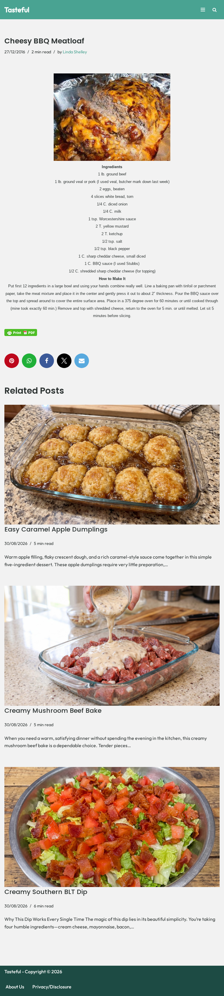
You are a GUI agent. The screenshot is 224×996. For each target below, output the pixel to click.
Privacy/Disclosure (51, 987)
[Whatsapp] (29, 360)
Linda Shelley (75, 51)
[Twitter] (64, 360)
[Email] (81, 360)
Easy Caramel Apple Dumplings (56, 529)
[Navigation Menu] (202, 9)
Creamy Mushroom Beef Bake (53, 710)
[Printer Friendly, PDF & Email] (20, 332)
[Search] (214, 10)
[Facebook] (46, 360)
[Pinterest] (11, 360)
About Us (15, 987)
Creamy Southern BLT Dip (45, 891)
